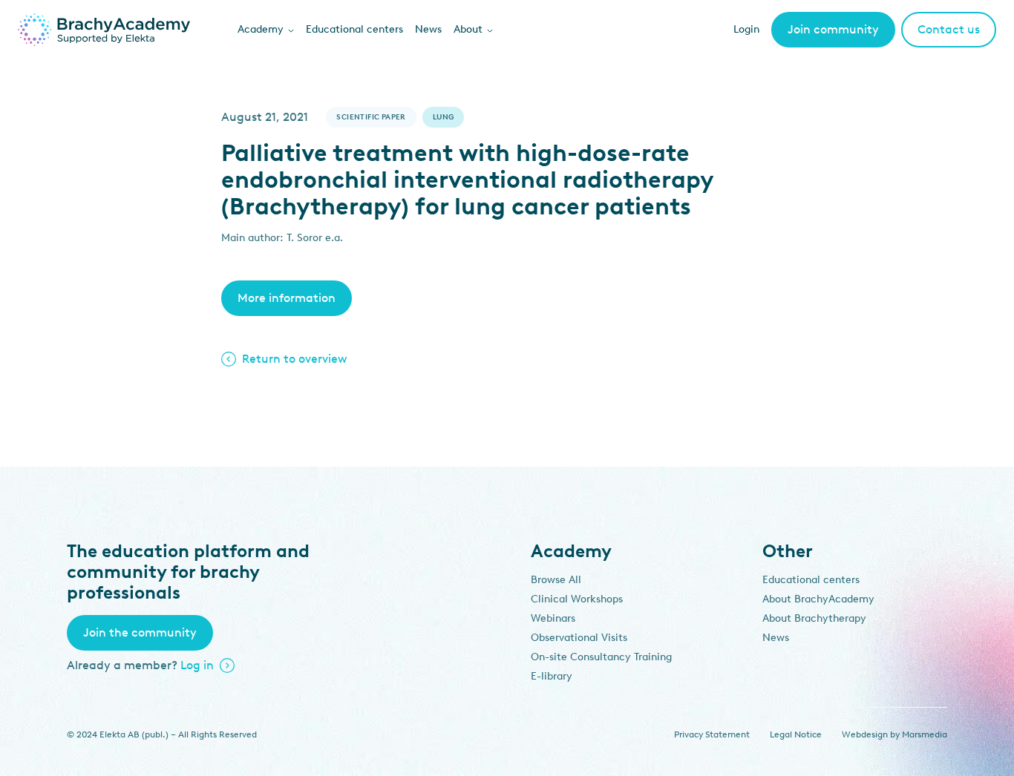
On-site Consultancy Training (601, 657)
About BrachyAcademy (818, 599)
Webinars (553, 618)
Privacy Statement (712, 734)
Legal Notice (796, 734)
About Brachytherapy (814, 618)
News (428, 29)
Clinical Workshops (577, 599)
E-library (551, 676)
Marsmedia (924, 734)
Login (746, 29)
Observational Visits (579, 637)
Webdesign (865, 734)
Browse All (556, 579)
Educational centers (354, 29)
